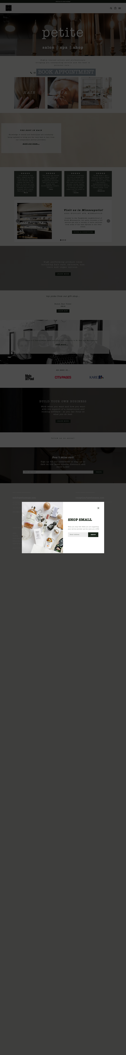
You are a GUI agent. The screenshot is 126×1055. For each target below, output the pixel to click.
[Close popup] (98, 508)
